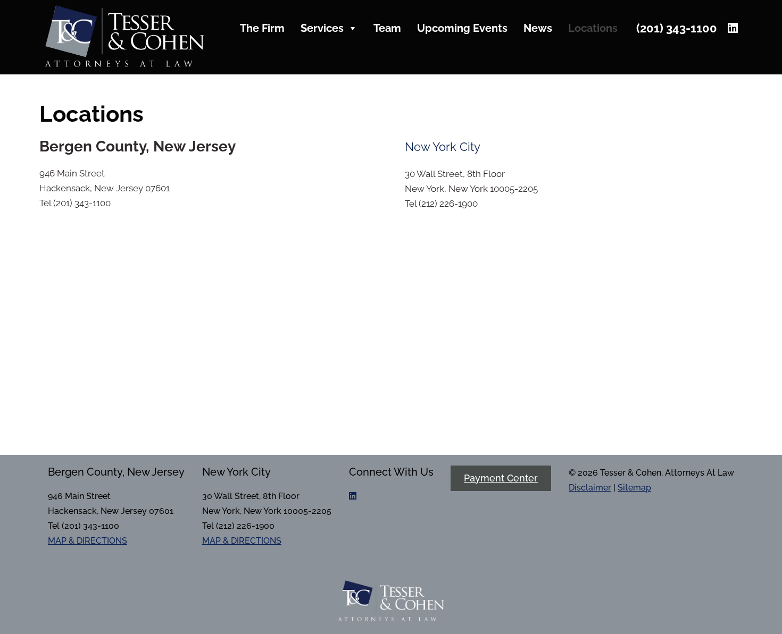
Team (387, 28)
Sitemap (634, 488)
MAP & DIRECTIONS (87, 541)
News (537, 28)
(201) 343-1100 (676, 28)
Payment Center (501, 478)
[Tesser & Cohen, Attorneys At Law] (124, 63)
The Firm (262, 28)
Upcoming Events (462, 28)
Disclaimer (590, 488)
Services (322, 28)
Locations (593, 28)
